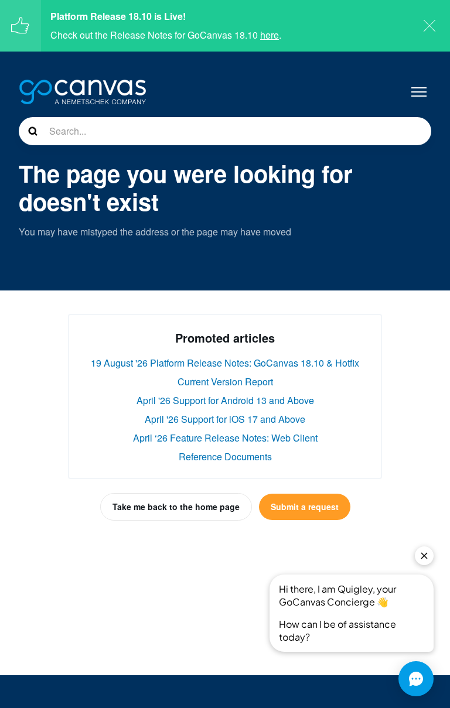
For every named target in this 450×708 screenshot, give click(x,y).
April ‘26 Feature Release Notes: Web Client (225, 437)
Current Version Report (225, 381)
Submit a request (305, 506)
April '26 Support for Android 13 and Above (225, 400)
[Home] (82, 92)
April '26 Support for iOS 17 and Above (225, 419)
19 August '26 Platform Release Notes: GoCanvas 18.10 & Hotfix (225, 363)
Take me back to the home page (176, 506)
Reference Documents (225, 456)
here (269, 35)
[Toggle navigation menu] (419, 92)
